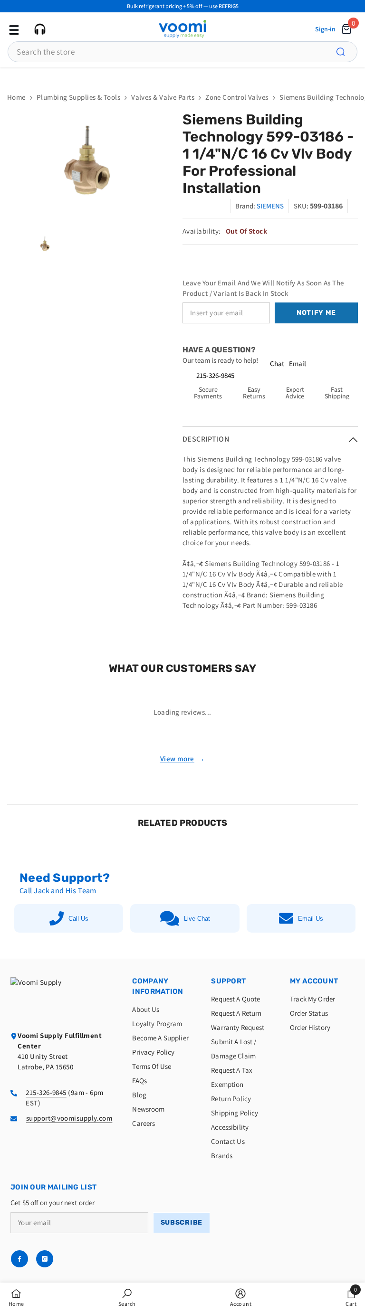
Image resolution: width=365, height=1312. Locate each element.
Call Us (78, 918)
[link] (127, 1297)
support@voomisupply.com (69, 1118)
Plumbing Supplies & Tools (78, 97)
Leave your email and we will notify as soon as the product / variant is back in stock (263, 288)
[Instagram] (45, 1259)
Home (16, 97)
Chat (277, 363)
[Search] (346, 52)
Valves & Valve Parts (162, 97)
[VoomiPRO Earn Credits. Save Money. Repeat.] (182, 75)
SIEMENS (270, 205)
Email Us (310, 918)
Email (297, 363)
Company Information (157, 986)
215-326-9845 (215, 375)
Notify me (316, 313)
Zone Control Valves (237, 97)
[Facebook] (19, 1259)
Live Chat (197, 918)
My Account (314, 981)
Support (228, 981)
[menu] (13, 29)
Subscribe (181, 1222)
